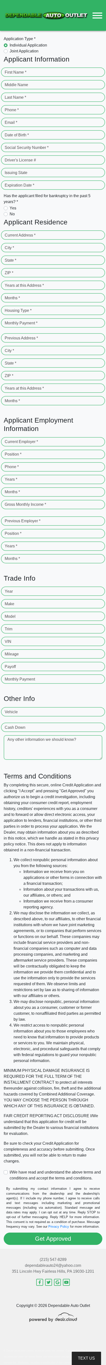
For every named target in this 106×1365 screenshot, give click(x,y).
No (12, 214)
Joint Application (24, 51)
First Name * (15, 72)
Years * (11, 479)
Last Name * (15, 97)
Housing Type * (18, 310)
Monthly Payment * (21, 323)
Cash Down (15, 727)
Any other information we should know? (41, 739)
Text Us (86, 1358)
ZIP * (9, 273)
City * (9, 248)
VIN (8, 641)
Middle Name (16, 85)
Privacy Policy (58, 1226)
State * (10, 260)
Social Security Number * (27, 147)
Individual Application (28, 45)
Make (9, 604)
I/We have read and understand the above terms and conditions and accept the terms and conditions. (55, 1175)
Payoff (10, 667)
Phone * (12, 110)
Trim (8, 629)
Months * (12, 298)
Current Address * (20, 235)
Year (9, 591)
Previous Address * (21, 338)
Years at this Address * (24, 285)
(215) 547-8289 (53, 1259)
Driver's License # (20, 160)
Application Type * (19, 39)
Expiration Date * (19, 185)
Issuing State (16, 173)
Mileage (12, 654)
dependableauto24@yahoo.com (53, 1265)
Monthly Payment (20, 679)
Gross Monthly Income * (25, 504)
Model (10, 616)
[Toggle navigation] (97, 15)
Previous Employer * (22, 521)
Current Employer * (21, 442)
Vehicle (11, 712)
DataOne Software (85, 1350)
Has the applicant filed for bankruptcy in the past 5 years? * (47, 199)
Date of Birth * (17, 135)
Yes (13, 208)
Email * (11, 122)
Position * (13, 454)
